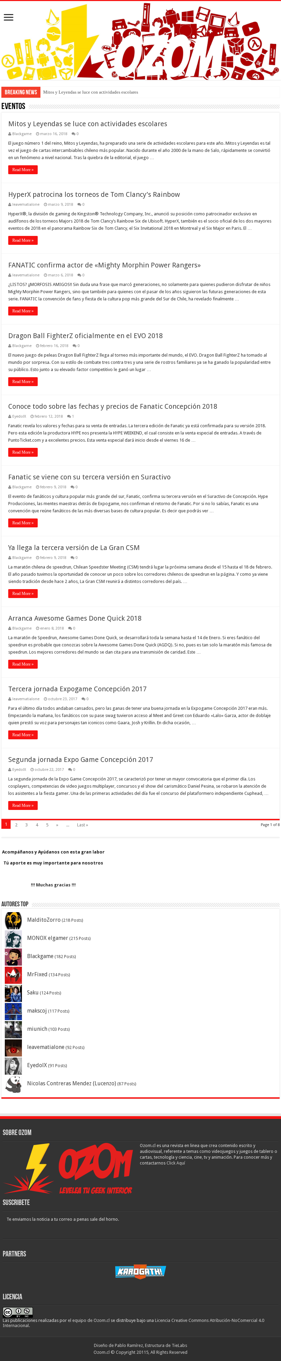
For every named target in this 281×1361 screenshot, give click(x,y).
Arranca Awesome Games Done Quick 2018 (75, 618)
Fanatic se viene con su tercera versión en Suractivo (89, 477)
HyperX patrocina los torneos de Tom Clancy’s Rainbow (94, 194)
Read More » (23, 169)
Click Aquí (176, 1163)
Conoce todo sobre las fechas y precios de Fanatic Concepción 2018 (112, 406)
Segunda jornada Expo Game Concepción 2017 (80, 759)
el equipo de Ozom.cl (89, 1320)
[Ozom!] (140, 40)
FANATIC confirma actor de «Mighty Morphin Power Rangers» (104, 265)
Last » (82, 824)
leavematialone (25, 204)
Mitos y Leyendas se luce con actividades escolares (90, 92)
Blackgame (22, 134)
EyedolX (19, 416)
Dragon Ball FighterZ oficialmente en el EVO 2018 (85, 336)
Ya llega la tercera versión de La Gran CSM (74, 548)
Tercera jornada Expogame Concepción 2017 (77, 689)
